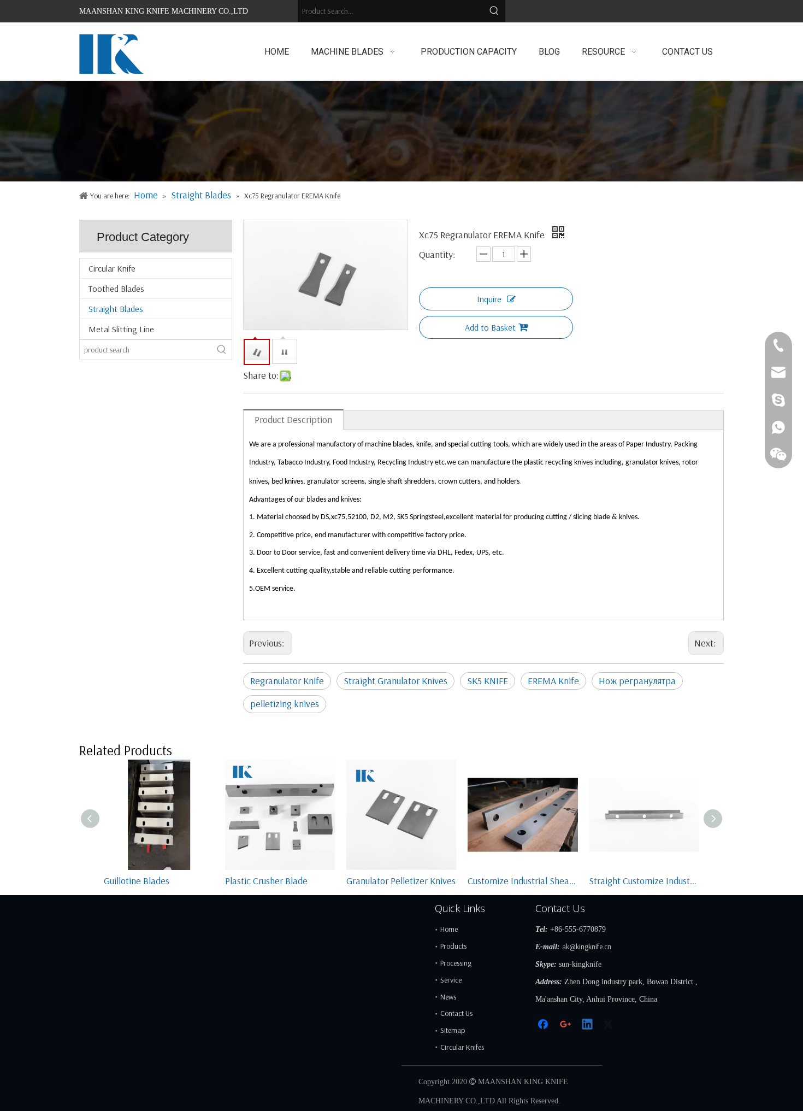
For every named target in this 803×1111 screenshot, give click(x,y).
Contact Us (456, 1013)
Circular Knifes (462, 1047)
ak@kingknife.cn (586, 946)
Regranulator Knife (287, 680)
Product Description (293, 419)
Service (451, 980)
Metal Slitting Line (121, 329)
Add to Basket (490, 327)
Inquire (489, 298)
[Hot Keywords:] (494, 11)
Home (449, 929)
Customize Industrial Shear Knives (523, 880)
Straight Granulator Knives (395, 680)
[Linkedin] (588, 1025)
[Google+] (566, 1025)
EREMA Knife (553, 680)
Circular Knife (111, 268)
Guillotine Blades (136, 880)
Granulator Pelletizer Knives (401, 880)
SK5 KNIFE (487, 680)
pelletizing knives (284, 703)
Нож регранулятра (637, 680)
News (448, 997)
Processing (455, 963)
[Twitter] (609, 1025)
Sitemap (452, 1030)
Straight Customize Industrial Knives (644, 880)
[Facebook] (544, 1025)
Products (453, 946)
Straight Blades (115, 308)
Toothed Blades (116, 288)
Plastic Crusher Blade (266, 880)
